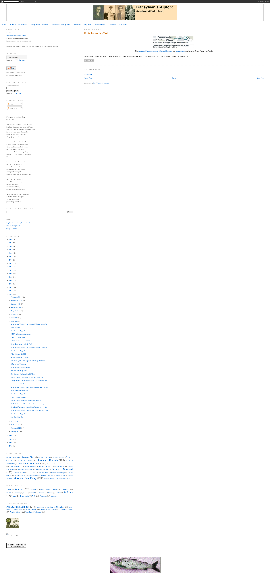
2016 (11, 273)
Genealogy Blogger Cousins (20, 357)
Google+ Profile (11, 228)
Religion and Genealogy (19, 364)
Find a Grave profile (13, 225)
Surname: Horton (59, 466)
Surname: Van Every (25, 478)
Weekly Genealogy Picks (19, 331)
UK (33, 495)
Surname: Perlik (43, 473)
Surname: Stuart (60, 475)
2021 (11, 256)
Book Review (40, 507)
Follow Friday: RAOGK (18, 354)
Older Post (260, 78)
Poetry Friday (31, 509)
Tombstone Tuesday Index (82, 24)
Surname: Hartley (44, 466)
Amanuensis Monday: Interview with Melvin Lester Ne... (29, 324)
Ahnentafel (112, 24)
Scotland (58, 493)
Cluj (41, 490)
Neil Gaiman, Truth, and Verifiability (23, 374)
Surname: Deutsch (47, 460)
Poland (32, 492)
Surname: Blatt (28, 457)
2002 (11, 446)
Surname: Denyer (25, 460)
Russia (50, 492)
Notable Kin (123, 24)
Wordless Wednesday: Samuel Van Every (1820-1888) (29, 407)
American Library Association (148, 51)
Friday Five (18, 509)
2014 (11, 280)
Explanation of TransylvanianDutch (18, 223)
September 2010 (16, 307)
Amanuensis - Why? (17, 384)
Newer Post (88, 78)
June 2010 (14, 317)
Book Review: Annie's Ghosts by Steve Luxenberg (27, 404)
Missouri (17, 492)
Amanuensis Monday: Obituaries (21, 367)
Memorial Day (15, 327)
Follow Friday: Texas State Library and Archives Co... (28, 377)
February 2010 (16, 428)
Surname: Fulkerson (66, 464)
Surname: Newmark (62, 469)
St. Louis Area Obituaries (18, 24)
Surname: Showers (19, 475)
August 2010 (15, 311)
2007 (11, 442)
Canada (33, 489)
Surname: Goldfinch (30, 466)
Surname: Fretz (52, 464)
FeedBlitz (18, 93)
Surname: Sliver (33, 475)
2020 (11, 260)
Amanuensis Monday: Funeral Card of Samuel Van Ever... (30, 410)
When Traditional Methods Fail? (21, 344)
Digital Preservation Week (19, 390)
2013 (11, 284)
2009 (11, 435)
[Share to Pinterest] (93, 60)
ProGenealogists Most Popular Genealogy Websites (28, 360)
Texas (13, 495)
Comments (13, 108)
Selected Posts (100, 24)
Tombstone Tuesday (66, 509)
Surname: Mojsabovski (25, 469)
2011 (11, 291)
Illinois (55, 489)
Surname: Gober (15, 466)
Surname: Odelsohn (19, 473)
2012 (11, 287)
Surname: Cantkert (44, 457)
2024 (11, 246)
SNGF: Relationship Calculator (21, 334)
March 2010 (15, 424)
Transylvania (24, 496)
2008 (11, 439)
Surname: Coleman (58, 457)
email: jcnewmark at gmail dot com (16, 36)
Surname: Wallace (49, 478)
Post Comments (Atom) (101, 83)
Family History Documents (39, 24)
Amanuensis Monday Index (61, 24)
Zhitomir (53, 496)
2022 (11, 253)
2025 (11, 243)
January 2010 (15, 431)
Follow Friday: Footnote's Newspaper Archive (26, 400)
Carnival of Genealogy (56, 507)
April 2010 (15, 421)
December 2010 (16, 297)
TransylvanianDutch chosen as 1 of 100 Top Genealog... (29, 380)
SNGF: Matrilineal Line (18, 397)
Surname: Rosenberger (58, 473)
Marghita (8, 493)
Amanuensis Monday (17, 506)
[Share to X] (89, 60)
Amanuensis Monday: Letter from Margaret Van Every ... (30, 387)
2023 (11, 249)
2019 (11, 263)
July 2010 (14, 314)
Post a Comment (89, 74)
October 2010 (15, 304)
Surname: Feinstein (29, 463)
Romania (41, 492)
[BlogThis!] (87, 60)
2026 (11, 239)
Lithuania (65, 489)
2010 (11, 294)
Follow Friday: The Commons (20, 340)
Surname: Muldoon (42, 469)
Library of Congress (165, 51)
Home (4, 24)
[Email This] (85, 60)
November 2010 (16, 300)
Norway (25, 493)
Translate (22, 60)
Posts (11, 104)
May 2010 (14, 321)
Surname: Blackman (12, 457)
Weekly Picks (15, 511)
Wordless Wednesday (33, 511)
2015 (11, 277)
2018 (11, 266)
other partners (180, 51)
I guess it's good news (18, 337)
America (19, 489)
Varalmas (43, 495)
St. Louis (68, 492)
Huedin (48, 490)
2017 (11, 270)
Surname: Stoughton (47, 475)
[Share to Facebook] (91, 60)
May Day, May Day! (17, 417)
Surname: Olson (32, 473)
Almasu (8, 490)
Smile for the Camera (48, 509)
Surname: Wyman (62, 478)
